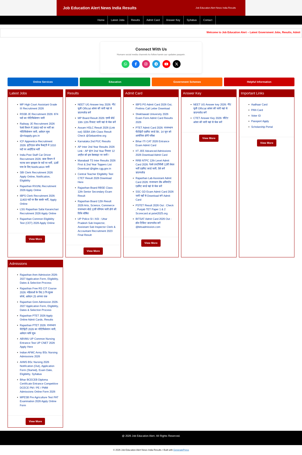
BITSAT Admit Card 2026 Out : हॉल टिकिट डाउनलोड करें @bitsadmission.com (153, 222)
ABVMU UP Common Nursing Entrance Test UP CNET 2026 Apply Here (37, 342)
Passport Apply (260, 121)
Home (101, 20)
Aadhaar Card (259, 104)
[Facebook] (136, 64)
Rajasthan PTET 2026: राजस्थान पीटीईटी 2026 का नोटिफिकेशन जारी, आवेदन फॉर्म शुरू (38, 329)
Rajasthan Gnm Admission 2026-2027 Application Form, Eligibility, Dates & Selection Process (39, 306)
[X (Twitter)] (177, 64)
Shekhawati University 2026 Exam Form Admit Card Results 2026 (154, 118)
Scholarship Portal (262, 126)
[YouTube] (166, 64)
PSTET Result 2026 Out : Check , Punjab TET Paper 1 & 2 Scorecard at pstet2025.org (155, 209)
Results (135, 20)
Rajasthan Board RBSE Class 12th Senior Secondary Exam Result (95, 191)
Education (115, 81)
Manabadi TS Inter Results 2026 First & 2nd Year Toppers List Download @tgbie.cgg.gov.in (96, 164)
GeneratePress (181, 450)
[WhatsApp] (125, 64)
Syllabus (192, 20)
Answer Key (173, 20)
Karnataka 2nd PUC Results (94, 141)
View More (35, 239)
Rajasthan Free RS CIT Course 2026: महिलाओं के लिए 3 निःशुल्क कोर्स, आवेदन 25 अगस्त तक (38, 292)
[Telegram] (156, 64)
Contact (207, 20)
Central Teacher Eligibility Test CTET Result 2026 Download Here (95, 178)
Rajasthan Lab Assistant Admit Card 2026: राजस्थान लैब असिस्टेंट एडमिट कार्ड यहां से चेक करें (153, 182)
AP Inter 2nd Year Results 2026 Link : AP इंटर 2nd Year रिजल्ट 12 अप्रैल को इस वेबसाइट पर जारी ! (96, 150)
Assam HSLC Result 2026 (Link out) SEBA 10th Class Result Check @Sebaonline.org (96, 131)
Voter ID (256, 115)
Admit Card (153, 20)
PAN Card (257, 110)
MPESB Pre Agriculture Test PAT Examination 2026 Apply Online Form (39, 401)
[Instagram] (146, 64)
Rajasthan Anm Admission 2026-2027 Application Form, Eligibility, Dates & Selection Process (39, 278)
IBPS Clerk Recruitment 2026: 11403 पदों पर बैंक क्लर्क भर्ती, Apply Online (38, 199)
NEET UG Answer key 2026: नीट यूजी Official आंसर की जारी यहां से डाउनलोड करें (97, 108)
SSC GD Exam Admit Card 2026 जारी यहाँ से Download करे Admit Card (154, 195)
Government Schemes (187, 81)
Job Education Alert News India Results (100, 8)
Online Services (43, 81)
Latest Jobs (118, 20)
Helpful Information (259, 81)
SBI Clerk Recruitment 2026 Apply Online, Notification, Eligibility (36, 176)
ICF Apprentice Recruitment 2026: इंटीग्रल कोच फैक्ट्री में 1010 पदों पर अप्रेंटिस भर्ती (38, 145)
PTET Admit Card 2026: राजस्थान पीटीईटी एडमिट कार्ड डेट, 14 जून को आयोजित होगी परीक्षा (154, 131)
